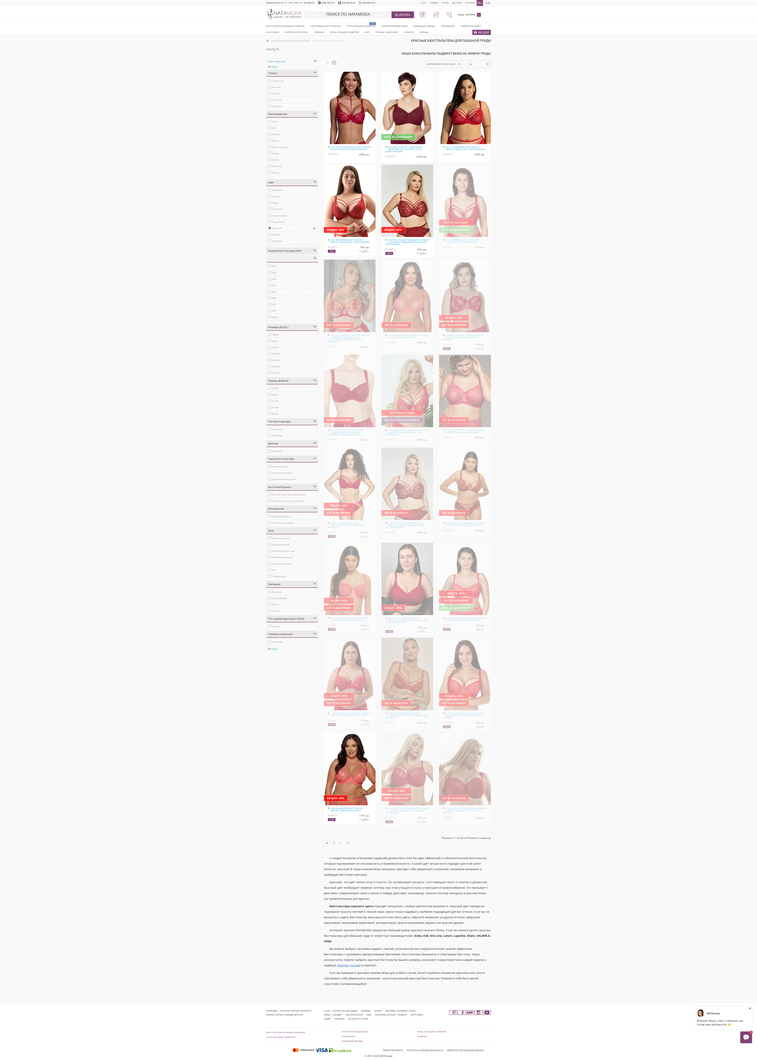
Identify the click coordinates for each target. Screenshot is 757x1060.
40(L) (275, 341)
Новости (409, 32)
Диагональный (281, 544)
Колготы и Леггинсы (296, 32)
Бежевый (277, 190)
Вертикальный (280, 538)
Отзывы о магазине (387, 32)
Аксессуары (272, 32)
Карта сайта (416, 1014)
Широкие (277, 451)
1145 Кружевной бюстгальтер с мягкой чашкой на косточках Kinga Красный (406, 715)
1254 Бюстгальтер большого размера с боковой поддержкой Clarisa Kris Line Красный (407, 242)
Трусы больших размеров (361, 26)
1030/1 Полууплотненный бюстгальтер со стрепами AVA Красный (345, 525)
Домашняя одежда (424, 26)
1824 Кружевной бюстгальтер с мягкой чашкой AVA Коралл (347, 809)
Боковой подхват (282, 516)
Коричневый (279, 215)
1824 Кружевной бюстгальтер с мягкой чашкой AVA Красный (462, 241)
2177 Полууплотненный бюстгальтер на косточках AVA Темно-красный (350, 148)
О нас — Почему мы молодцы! (341, 1010)
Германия (278, 80)
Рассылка (339, 1018)
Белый (276, 196)
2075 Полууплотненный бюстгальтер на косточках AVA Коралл (408, 336)
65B (274, 279)
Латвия (276, 87)
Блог (367, 32)
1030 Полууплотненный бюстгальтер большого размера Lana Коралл (466, 619)
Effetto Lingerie (280, 147)
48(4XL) (276, 366)
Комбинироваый (282, 563)
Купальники (448, 26)
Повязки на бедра (471, 26)
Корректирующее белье (394, 26)
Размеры (434, 3)
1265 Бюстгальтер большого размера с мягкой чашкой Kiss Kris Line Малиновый (407, 432)
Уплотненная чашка (284, 479)
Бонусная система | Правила (391, 1014)
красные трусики (349, 965)
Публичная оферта (393, 1050)
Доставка (457, 3)
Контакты (470, 3)
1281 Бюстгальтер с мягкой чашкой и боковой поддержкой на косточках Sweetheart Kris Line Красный (349, 338)
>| (348, 843)
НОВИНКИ (319, 32)
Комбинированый (282, 557)
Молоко (276, 234)
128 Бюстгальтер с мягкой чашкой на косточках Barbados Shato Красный (463, 337)
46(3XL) (276, 360)
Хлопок (276, 611)
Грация (276, 626)
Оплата (445, 3)
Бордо (275, 202)
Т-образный (279, 576)
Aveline (276, 134)
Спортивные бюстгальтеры (325, 26)
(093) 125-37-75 (328, 3)
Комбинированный (283, 551)
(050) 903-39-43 (348, 3)
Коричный (278, 222)
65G (274, 310)
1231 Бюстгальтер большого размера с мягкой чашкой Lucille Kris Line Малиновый (407, 810)
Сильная (277, 641)
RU (480, 3)
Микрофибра (279, 598)
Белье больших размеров (344, 32)
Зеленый (277, 209)
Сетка (275, 604)
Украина (277, 106)
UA (488, 3)
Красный (277, 228)
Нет (274, 570)
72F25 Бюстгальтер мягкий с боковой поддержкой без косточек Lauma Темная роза (406, 620)
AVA (274, 128)
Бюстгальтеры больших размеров (285, 26)
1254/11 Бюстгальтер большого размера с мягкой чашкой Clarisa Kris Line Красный (405, 525)
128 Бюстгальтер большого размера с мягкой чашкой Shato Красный (350, 714)
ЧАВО (369, 1014)
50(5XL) (276, 373)
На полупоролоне (282, 473)
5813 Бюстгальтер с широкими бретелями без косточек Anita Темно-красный (403, 149)
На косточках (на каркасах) (287, 501)
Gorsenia (277, 166)
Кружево (277, 592)
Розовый (277, 241)
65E (274, 298)
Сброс (274, 66)
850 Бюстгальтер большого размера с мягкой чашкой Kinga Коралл (350, 619)
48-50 (275, 394)
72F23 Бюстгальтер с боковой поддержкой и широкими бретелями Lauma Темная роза (345, 432)
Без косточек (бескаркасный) (289, 494)
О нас (423, 3)
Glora (275, 159)
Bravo (275, 140)
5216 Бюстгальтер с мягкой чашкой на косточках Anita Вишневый (465, 431)
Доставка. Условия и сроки (400, 1010)
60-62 (275, 414)
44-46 (275, 388)
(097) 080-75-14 (369, 3)
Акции (327, 1018)
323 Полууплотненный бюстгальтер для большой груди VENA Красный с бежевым (464, 715)
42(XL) (275, 347)
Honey (275, 172)
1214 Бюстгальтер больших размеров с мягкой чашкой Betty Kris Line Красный (465, 810)
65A (274, 272)
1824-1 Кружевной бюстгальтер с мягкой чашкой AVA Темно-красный (465, 148)
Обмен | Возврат (333, 1014)
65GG (275, 317)
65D (274, 292)
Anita (275, 121)
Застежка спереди (282, 522)
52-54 (275, 401)
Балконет (277, 429)
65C (274, 285)
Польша (277, 100)
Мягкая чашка (280, 466)
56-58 (275, 407)
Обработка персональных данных (465, 1050)
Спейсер (277, 435)
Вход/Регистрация (358, 1018)
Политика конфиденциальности (425, 1050)
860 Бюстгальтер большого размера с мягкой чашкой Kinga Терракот (465, 524)
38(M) (275, 334)
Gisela (275, 153)
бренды (424, 32)
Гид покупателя (354, 1014)
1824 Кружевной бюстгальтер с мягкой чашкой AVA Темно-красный (350, 241)
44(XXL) (276, 353)
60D (274, 266)
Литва (275, 93)
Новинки (422, 1036)
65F (274, 304)
